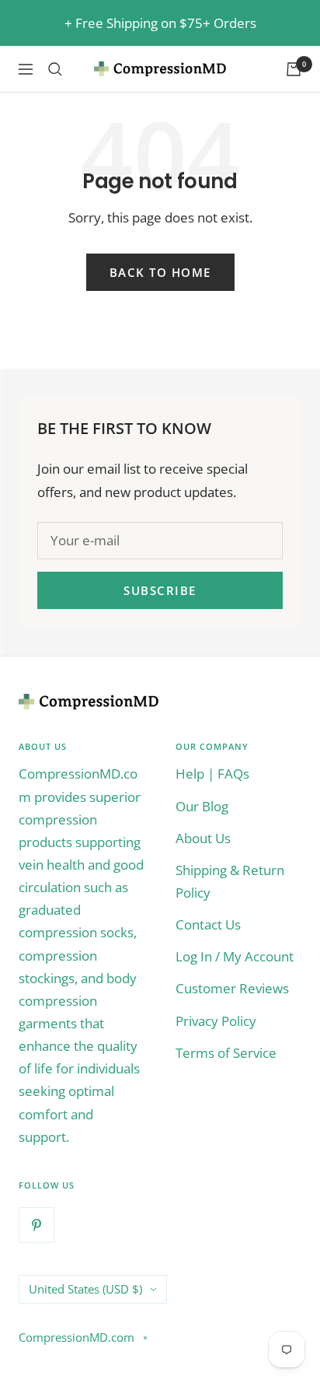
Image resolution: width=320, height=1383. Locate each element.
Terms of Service (226, 1053)
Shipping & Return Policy (230, 881)
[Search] (55, 69)
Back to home (160, 272)
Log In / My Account (235, 956)
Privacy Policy (216, 1021)
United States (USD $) (85, 1289)
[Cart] (293, 69)
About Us (203, 838)
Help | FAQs (212, 774)
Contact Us (208, 924)
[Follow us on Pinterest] (36, 1224)
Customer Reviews (232, 988)
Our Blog (202, 806)
